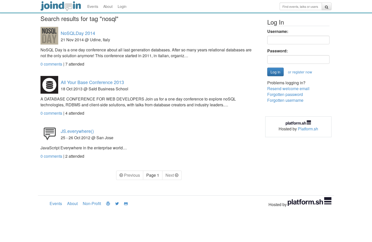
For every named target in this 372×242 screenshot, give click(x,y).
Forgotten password (285, 94)
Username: (277, 31)
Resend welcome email (288, 88)
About (108, 6)
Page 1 (152, 175)
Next (170, 175)
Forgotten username (285, 100)
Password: (277, 51)
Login (122, 6)
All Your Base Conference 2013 (92, 82)
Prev (131, 175)
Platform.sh (308, 129)
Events (92, 6)
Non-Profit (92, 203)
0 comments (51, 64)
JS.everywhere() (77, 131)
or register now (300, 71)
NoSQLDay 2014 (78, 33)
